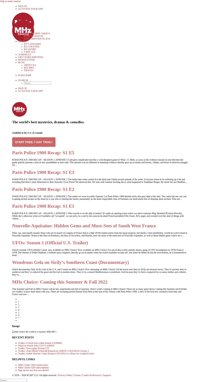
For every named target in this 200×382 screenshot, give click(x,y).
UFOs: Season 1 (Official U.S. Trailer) (50, 242)
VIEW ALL (30, 52)
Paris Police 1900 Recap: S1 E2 (43, 189)
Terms (77, 375)
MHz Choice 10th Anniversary (33, 365)
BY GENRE (30, 49)
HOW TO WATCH (33, 36)
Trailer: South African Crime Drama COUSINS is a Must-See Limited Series (56, 353)
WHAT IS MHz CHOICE (37, 33)
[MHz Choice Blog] (100, 20)
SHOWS (22, 41)
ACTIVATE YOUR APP (30, 9)
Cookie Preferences (91, 375)
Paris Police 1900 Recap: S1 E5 (43, 152)
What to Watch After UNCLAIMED (36, 345)
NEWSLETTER (26, 60)
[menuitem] (103, 6)
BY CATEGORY (32, 44)
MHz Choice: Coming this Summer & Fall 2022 (59, 282)
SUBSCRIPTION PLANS (37, 38)
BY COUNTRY (32, 46)
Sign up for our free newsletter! (33, 370)
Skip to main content (10, 1)
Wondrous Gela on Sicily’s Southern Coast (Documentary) (70, 262)
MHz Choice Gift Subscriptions (33, 367)
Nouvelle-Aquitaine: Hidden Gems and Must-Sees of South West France (84, 225)
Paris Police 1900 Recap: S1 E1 (43, 206)
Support (107, 375)
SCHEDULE (24, 54)
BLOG (21, 62)
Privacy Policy (65, 375)
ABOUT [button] (22, 31)
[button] (23, 80)
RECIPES (29, 67)
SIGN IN (22, 6)
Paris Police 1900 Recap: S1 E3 (43, 172)
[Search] (13, 380)
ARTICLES (30, 65)
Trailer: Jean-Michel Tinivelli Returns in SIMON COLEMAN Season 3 (53, 351)
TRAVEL (29, 70)
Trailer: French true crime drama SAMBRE (40, 343)
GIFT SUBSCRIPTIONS (30, 57)
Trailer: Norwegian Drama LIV (34, 348)
